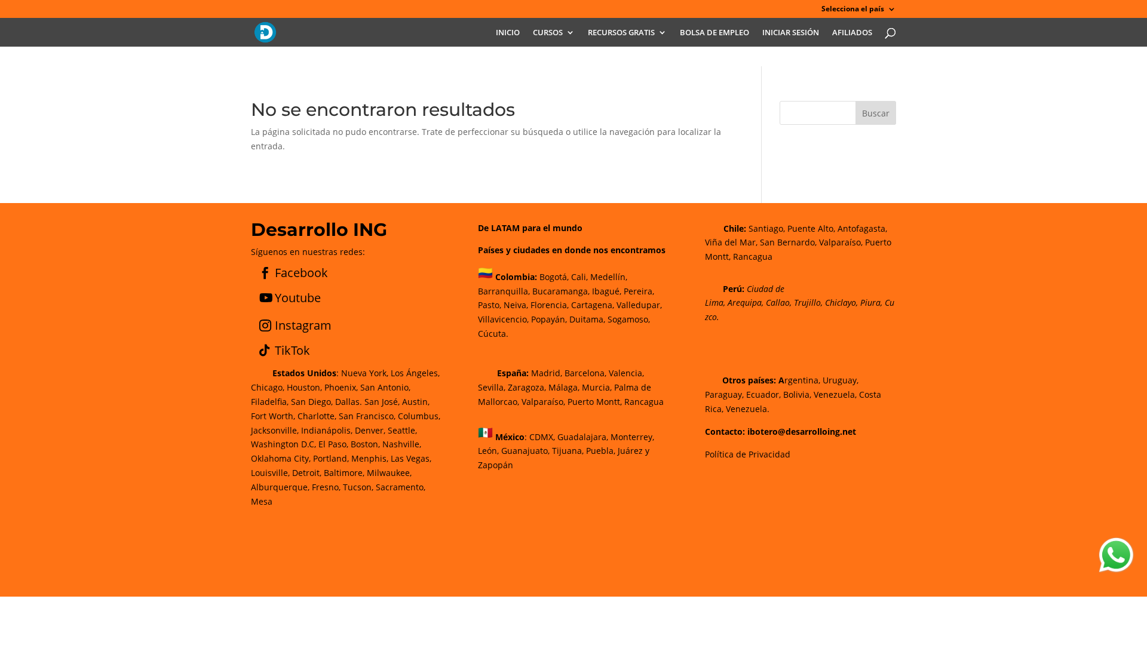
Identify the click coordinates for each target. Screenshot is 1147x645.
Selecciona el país (852, 9)
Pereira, (637, 291)
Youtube (298, 298)
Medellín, (608, 276)
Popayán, (548, 319)
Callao (778, 302)
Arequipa (745, 302)
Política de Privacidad (747, 454)
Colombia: (516, 276)
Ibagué (604, 291)
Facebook (301, 273)
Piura (870, 302)
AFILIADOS (852, 33)
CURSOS (548, 33)
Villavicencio (502, 319)
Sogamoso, (629, 319)
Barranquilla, (504, 291)
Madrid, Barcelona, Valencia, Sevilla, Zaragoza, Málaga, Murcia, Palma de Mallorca (564, 387)
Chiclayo (840, 302)
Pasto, (489, 305)
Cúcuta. (493, 333)
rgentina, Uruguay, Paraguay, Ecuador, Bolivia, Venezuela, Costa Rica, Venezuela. (793, 394)
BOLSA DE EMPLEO (714, 33)
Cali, (578, 276)
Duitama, (587, 319)
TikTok (292, 350)
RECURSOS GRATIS (621, 33)
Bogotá (553, 276)
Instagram (303, 325)
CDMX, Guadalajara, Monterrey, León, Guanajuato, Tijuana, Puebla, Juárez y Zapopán (566, 451)
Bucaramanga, (560, 291)
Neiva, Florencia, (537, 305)
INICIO (508, 33)
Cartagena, (592, 305)
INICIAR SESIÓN (790, 33)
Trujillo (807, 302)
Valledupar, (639, 305)
